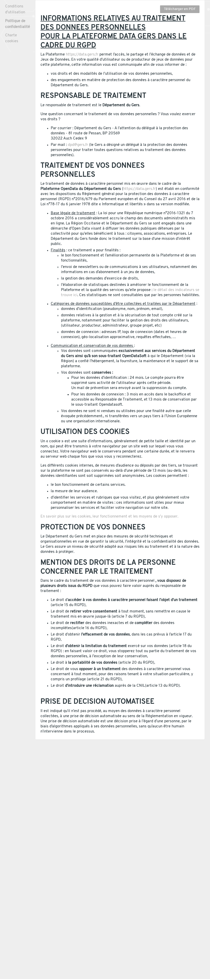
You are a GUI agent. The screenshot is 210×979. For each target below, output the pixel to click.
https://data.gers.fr (82, 55)
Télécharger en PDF (180, 9)
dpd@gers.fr (78, 145)
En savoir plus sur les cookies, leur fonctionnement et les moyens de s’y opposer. (109, 517)
